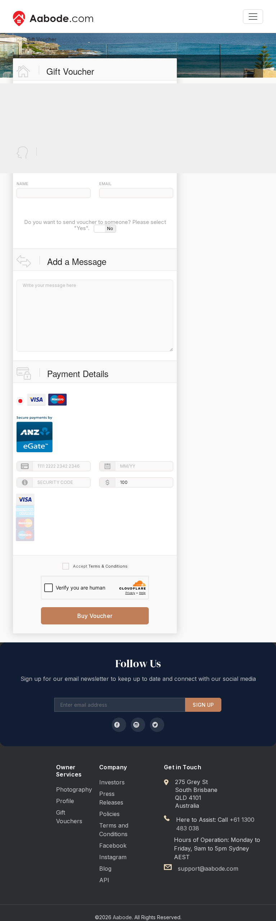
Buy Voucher (94, 615)
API (104, 880)
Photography (74, 789)
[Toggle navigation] (253, 16)
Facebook (112, 845)
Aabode (122, 917)
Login (131, 151)
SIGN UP (203, 705)
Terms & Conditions (108, 566)
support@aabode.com (208, 868)
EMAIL (105, 183)
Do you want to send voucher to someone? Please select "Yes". (95, 226)
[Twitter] (157, 725)
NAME (22, 183)
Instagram (112, 857)
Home (20, 39)
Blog (105, 868)
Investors (112, 782)
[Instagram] (138, 725)
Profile (65, 801)
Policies (109, 813)
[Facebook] (119, 725)
